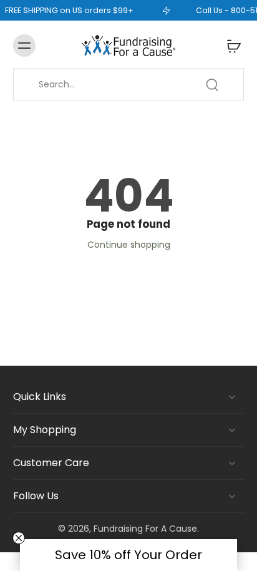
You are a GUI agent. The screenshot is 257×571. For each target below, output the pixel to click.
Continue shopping (128, 244)
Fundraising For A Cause (145, 528)
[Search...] (212, 85)
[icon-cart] (230, 45)
